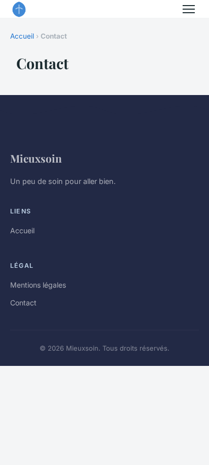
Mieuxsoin (36, 158)
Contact (23, 302)
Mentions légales (38, 285)
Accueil (22, 36)
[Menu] (189, 9)
